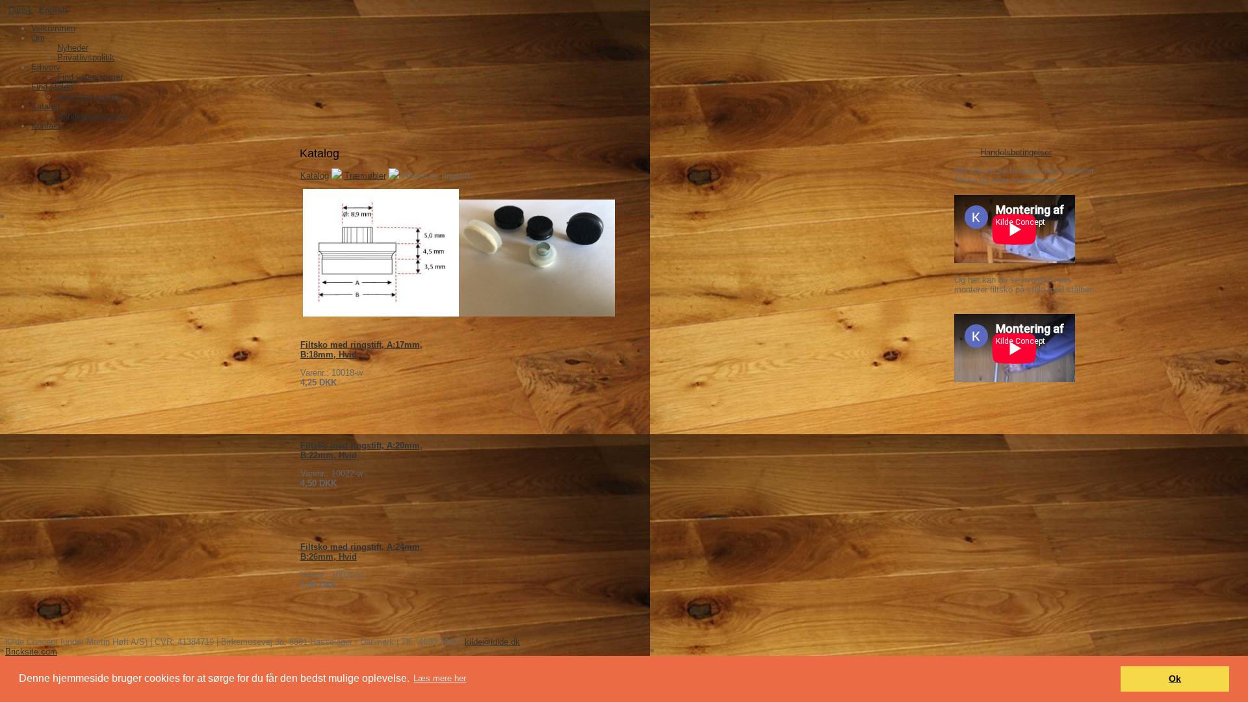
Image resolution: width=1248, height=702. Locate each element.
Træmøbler (365, 176)
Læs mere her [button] (439, 678)
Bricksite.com (31, 651)
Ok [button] (1175, 678)
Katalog (314, 176)
